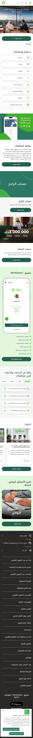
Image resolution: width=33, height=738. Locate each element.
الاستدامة (27, 629)
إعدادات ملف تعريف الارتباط (16, 734)
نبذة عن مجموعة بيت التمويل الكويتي (18, 636)
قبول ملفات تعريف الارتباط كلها (11, 729)
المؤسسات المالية (25, 602)
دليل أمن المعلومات (24, 650)
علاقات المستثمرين (24, 622)
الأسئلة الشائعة (25, 671)
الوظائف (28, 657)
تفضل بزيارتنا (23, 536)
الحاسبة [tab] (4, 381)
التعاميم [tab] (27, 381)
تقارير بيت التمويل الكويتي (22, 595)
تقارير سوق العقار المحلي (22, 615)
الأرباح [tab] (19, 381)
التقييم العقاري (25, 685)
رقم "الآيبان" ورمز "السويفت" (21, 664)
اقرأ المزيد (27, 461)
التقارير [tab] (12, 381)
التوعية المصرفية (25, 581)
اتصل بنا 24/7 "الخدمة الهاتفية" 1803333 (15, 543)
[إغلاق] (3, 710)
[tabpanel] (16, 399)
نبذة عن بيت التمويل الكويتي (21, 560)
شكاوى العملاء (26, 643)
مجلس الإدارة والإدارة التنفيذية (20, 567)
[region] (16, 723)
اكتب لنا (25, 550)
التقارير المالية (26, 609)
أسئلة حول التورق (25, 678)
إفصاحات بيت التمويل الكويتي (20, 574)
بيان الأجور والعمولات (24, 588)
